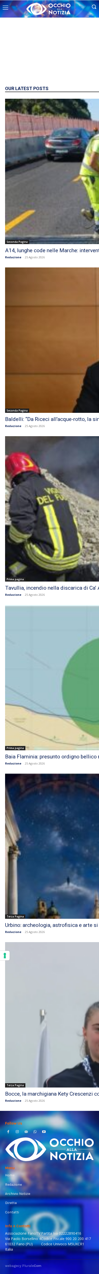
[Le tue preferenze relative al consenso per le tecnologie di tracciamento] (5, 955)
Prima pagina (15, 579)
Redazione (13, 257)
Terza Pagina (15, 916)
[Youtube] (44, 1132)
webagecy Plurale (23, 1266)
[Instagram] (17, 1132)
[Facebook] (8, 1132)
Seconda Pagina (17, 242)
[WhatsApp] (35, 1132)
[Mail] (26, 1132)
